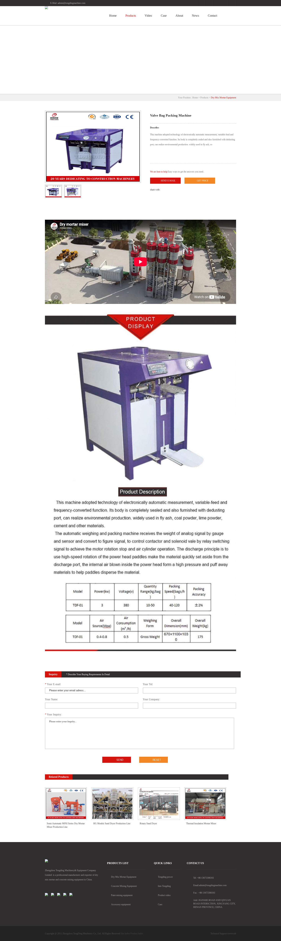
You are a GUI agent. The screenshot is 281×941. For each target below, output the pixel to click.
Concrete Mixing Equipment (124, 886)
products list (117, 863)
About (179, 15)
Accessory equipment (121, 904)
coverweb (231, 933)
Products (130, 15)
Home (113, 15)
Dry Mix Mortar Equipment (223, 97)
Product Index (136, 933)
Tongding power (165, 877)
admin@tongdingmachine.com (71, 3)
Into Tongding (164, 886)
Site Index (125, 933)
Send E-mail (168, 180)
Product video (164, 895)
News (195, 15)
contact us (195, 863)
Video (148, 15)
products (204, 97)
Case (164, 15)
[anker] (71, 7)
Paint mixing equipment (121, 895)
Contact (212, 15)
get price (202, 180)
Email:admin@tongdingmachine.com (210, 885)
